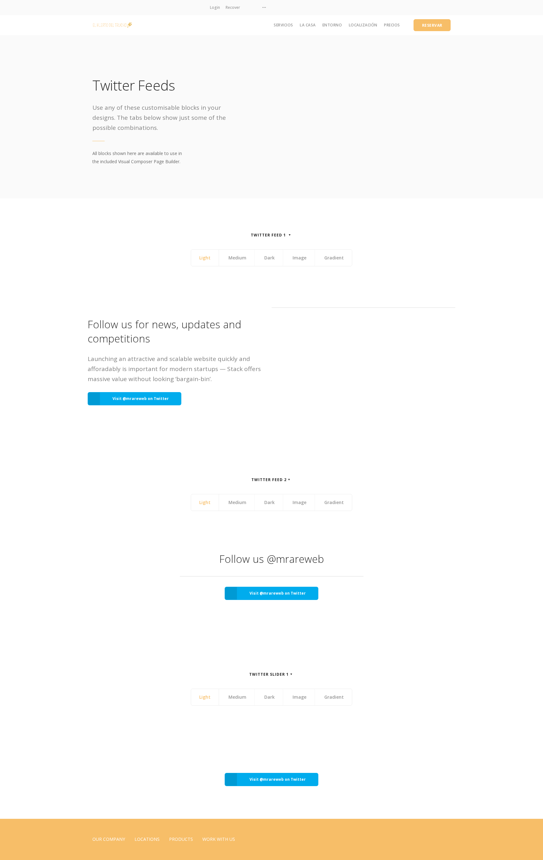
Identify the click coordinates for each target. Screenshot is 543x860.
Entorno (332, 25)
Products (181, 839)
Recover (233, 7)
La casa (308, 25)
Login (215, 7)
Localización (363, 25)
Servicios (283, 25)
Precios (392, 25)
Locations (147, 839)
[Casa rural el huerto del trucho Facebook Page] (254, 7)
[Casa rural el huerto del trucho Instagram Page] (247, 7)
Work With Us (218, 839)
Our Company (108, 839)
